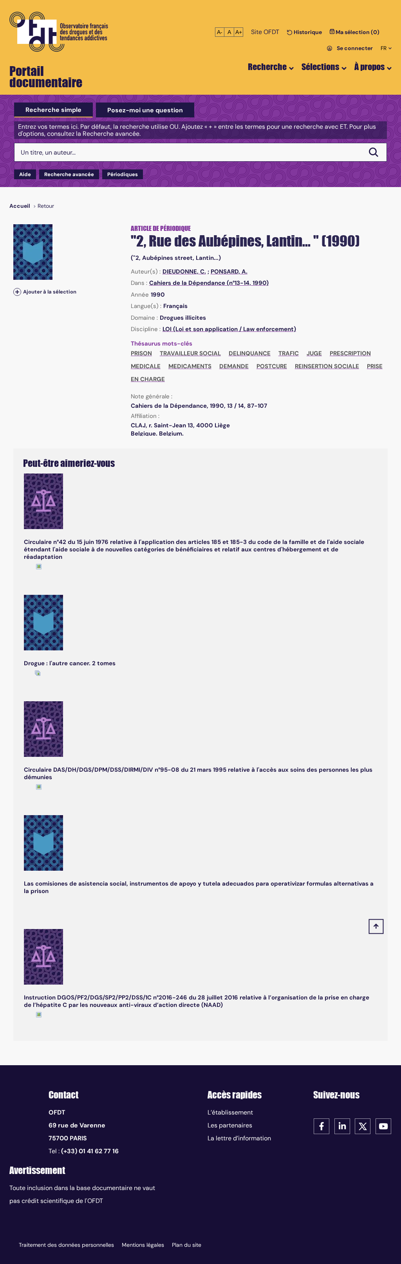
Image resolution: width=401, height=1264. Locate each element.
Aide (25, 174)
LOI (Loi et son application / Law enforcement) (229, 329)
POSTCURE (271, 366)
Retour (46, 205)
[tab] (53, 110)
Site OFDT (265, 32)
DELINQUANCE (250, 353)
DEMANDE (234, 366)
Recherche (267, 66)
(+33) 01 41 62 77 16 (90, 1151)
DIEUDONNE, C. (184, 271)
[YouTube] (383, 1126)
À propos (369, 66)
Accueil (19, 205)
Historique (307, 32)
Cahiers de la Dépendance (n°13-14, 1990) (209, 283)
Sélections (320, 66)
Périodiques (122, 174)
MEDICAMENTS (189, 366)
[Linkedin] (342, 1126)
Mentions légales (143, 1244)
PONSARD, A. (229, 271)
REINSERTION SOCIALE (327, 366)
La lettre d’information (239, 1138)
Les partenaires (230, 1125)
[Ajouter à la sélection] (17, 292)
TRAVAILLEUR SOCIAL (190, 353)
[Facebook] (321, 1126)
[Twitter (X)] (362, 1126)
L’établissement (230, 1112)
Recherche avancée (69, 174)
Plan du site (186, 1244)
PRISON (141, 353)
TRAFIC (288, 353)
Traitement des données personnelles (66, 1244)
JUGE (314, 353)
